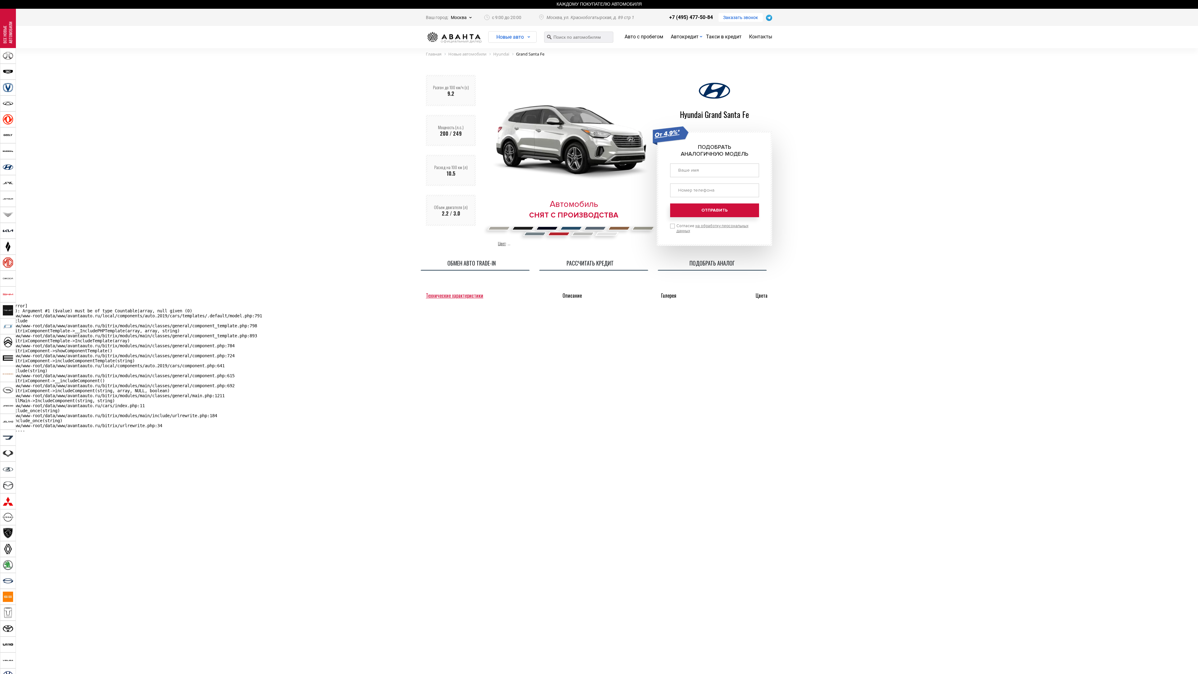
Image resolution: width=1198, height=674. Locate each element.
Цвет (502, 243)
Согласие (712, 228)
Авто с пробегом (644, 37)
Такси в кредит (724, 37)
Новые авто (510, 37)
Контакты (760, 37)
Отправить (714, 210)
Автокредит (685, 37)
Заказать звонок (740, 17)
